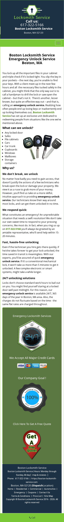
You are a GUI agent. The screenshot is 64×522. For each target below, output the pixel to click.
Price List (37, 496)
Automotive (50, 489)
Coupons (32, 492)
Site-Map (48, 496)
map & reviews (39, 475)
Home (10, 489)
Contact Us (44, 492)
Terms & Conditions (20, 496)
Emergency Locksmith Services (32, 316)
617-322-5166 (32, 24)
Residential (21, 489)
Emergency (19, 492)
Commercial (35, 489)
